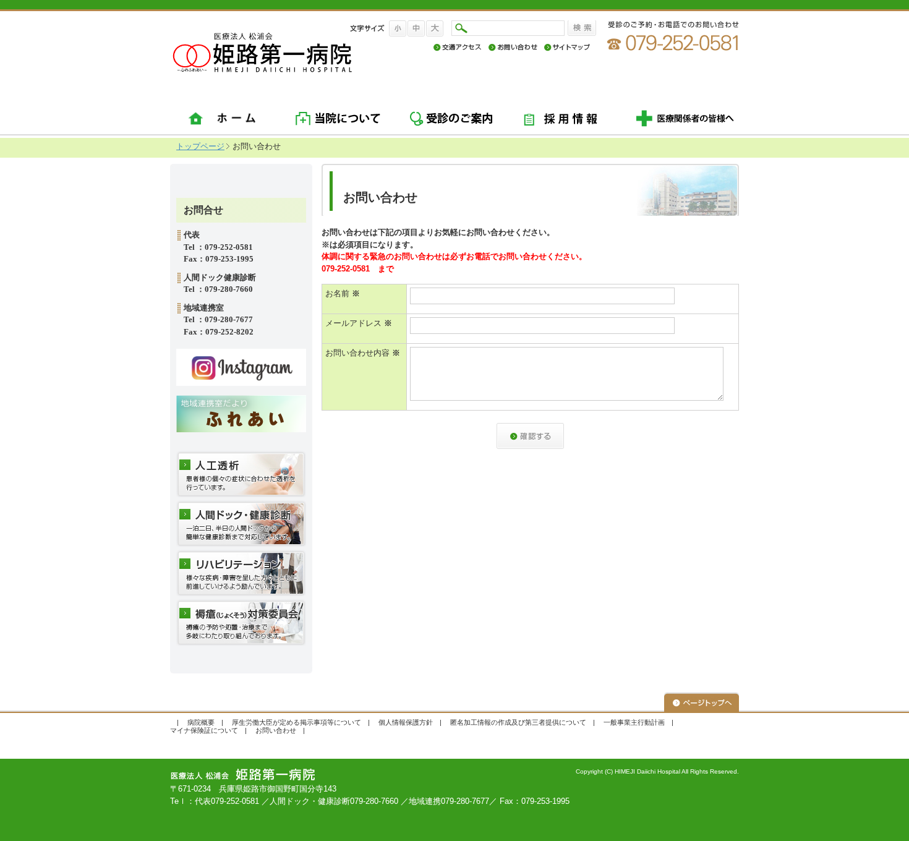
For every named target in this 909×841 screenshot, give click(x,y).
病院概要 (201, 722)
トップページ (200, 146)
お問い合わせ (275, 730)
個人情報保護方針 (405, 722)
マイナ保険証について (204, 730)
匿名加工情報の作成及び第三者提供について (518, 722)
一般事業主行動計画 (634, 722)
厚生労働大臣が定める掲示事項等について (296, 722)
